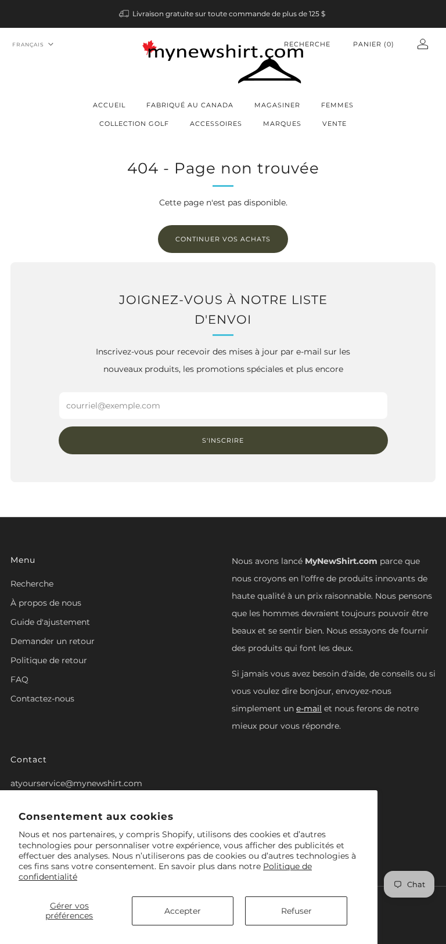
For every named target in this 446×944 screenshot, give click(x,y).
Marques (282, 124)
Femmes (337, 105)
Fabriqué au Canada (189, 105)
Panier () (373, 44)
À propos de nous (45, 603)
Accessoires (216, 124)
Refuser (296, 911)
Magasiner (277, 105)
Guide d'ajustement (50, 622)
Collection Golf (134, 124)
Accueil (109, 105)
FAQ (19, 679)
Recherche (307, 44)
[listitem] (223, 14)
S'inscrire (223, 440)
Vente (334, 124)
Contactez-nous (42, 698)
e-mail (309, 708)
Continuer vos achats (223, 239)
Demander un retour (52, 641)
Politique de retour (48, 660)
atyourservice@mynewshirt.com (76, 783)
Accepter (182, 911)
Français (28, 44)
